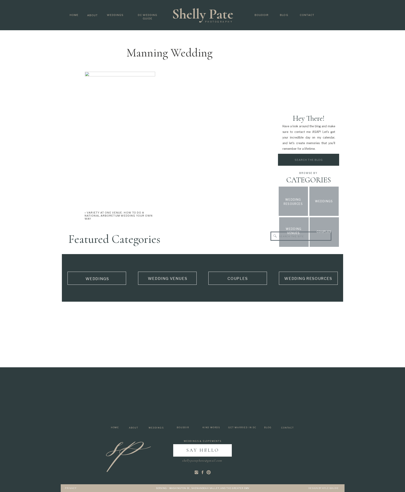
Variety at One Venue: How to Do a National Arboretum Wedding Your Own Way (119, 215)
